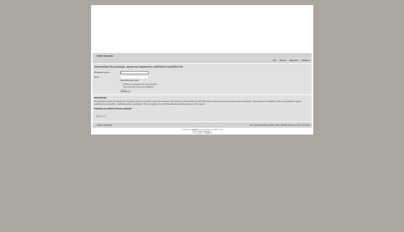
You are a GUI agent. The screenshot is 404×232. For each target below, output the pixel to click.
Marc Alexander (204, 131)
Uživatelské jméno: (102, 72)
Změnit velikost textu (308, 56)
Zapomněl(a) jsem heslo (129, 80)
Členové (283, 60)
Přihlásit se (306, 60)
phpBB (194, 129)
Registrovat (293, 60)
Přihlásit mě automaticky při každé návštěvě (140, 84)
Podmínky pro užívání (103, 109)
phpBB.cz (208, 133)
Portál (99, 56)
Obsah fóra (108, 56)
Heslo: (97, 77)
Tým (251, 125)
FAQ (274, 60)
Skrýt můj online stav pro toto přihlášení (138, 87)
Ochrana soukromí (123, 109)
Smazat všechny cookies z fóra (267, 125)
